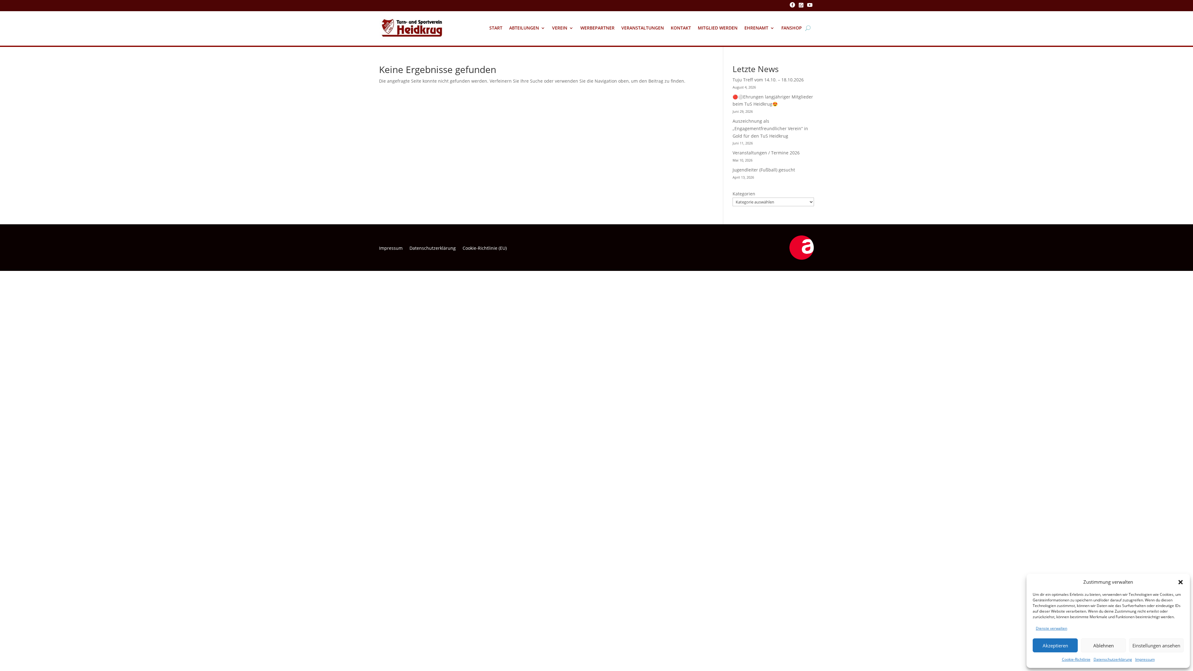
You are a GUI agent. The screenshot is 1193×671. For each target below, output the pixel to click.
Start (495, 28)
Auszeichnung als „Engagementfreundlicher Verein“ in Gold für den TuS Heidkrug (770, 128)
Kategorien (744, 194)
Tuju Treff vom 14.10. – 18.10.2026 (768, 80)
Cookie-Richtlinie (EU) (485, 248)
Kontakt (681, 28)
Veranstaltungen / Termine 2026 (766, 153)
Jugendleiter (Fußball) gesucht (764, 170)
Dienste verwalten (1051, 628)
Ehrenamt (756, 28)
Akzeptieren (1055, 645)
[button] (1180, 582)
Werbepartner (597, 28)
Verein (559, 28)
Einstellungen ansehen (1156, 645)
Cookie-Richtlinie (1076, 659)
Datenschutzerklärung (1113, 659)
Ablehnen (1103, 645)
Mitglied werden (718, 28)
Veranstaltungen (642, 28)
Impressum (1145, 659)
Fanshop (791, 28)
